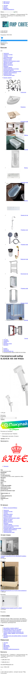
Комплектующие (7, 74)
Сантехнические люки (9, 75)
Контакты (5, 8)
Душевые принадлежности (10, 72)
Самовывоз (6, 341)
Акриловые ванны (8, 57)
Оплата (5, 6)
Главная (5, 348)
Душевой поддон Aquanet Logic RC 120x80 (11, 608)
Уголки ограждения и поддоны (11, 68)
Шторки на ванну (7, 63)
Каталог (3, 44)
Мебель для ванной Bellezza (10, 507)
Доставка (5, 5)
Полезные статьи (7, 343)
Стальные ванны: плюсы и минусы (12, 630)
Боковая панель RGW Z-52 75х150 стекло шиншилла (13, 590)
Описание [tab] (5, 466)
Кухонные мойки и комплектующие (12, 71)
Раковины (5, 66)
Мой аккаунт (6, 1)
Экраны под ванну (8, 62)
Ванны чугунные (7, 58)
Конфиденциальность (8, 9)
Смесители (6, 53)
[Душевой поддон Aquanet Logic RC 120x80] (10, 606)
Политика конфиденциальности (11, 649)
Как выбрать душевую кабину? (11, 628)
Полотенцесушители (8, 70)
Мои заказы (6, 3)
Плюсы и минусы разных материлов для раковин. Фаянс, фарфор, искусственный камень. (13, 633)
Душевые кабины (7, 67)
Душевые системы (7, 54)
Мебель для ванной (8, 64)
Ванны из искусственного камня (11, 61)
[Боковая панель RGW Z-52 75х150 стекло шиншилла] (10, 589)
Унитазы (5, 55)
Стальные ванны (7, 59)
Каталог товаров (7, 77)
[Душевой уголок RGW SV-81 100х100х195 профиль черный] (10, 554)
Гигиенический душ (8, 351)
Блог (4, 644)
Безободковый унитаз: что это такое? (12, 629)
